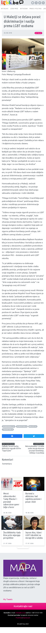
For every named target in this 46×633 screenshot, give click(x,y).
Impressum (26, 618)
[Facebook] (36, 2)
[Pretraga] (43, 2)
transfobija (8, 429)
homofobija (22, 426)
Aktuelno (38, 33)
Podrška (19, 618)
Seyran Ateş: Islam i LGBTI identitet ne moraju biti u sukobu (34, 535)
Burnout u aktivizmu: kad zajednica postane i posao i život (33, 497)
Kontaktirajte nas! (23, 606)
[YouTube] (32, 2)
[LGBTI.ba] (12, 3)
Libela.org (11, 71)
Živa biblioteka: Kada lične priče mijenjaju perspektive (12, 535)
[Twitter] (39, 2)
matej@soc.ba (20, 612)
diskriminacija (9, 426)
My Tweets (8, 599)
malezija (33, 426)
